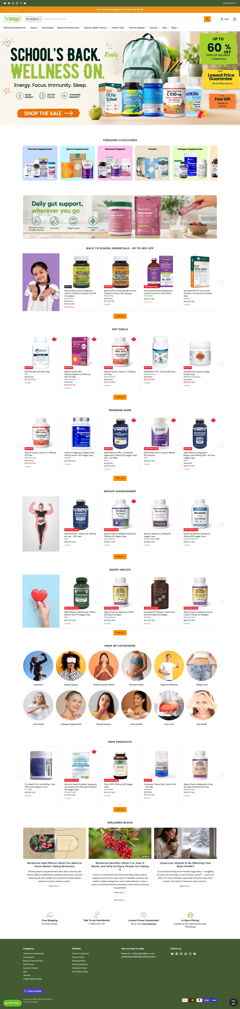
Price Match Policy (80, 972)
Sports (34, 27)
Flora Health (148, 296)
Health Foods (118, 27)
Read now (53, 886)
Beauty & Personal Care (68, 27)
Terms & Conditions (80, 953)
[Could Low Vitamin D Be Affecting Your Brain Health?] (185, 843)
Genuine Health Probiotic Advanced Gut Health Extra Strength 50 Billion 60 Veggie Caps (80, 787)
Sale (164, 27)
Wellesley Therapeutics (192, 377)
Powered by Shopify (30, 1002)
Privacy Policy (78, 957)
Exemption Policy (79, 968)
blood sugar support (117, 878)
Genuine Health (70, 792)
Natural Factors (70, 379)
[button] (225, 19)
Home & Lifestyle (137, 27)
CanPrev (67, 458)
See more (119, 900)
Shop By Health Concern (95, 27)
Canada (229, 3)
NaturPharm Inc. (150, 374)
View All (120, 316)
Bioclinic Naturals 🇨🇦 (151, 539)
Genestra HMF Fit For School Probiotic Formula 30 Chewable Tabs (198, 293)
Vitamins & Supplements (14, 27)
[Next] (222, 282)
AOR (145, 458)
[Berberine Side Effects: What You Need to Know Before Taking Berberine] (54, 843)
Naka (106, 460)
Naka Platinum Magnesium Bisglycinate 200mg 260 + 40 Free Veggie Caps (199, 455)
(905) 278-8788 (140, 953)
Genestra (187, 298)
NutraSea (147, 617)
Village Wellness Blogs (32, 979)
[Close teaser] (229, 998)
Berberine (97, 875)
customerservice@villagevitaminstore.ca (138, 956)
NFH (26, 374)
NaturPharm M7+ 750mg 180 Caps (159, 371)
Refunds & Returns (80, 964)
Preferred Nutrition (191, 539)
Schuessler (148, 789)
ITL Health (28, 789)
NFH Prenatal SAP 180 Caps (37, 371)
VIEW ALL (120, 397)
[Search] (207, 19)
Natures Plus (69, 298)
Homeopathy (48, 27)
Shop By (154, 27)
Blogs (174, 27)
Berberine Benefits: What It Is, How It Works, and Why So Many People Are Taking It (120, 866)
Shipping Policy (78, 961)
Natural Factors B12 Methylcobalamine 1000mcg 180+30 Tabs (77, 374)
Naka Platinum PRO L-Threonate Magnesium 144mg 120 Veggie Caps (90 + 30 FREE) (120, 455)
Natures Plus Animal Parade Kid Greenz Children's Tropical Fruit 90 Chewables (80, 293)
